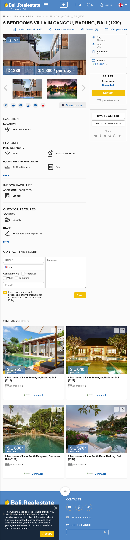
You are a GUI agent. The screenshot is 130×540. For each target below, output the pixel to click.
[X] (105, 136)
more (6, 175)
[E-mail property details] (20, 105)
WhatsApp (30, 273)
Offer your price (118, 29)
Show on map (74, 105)
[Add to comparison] (53, 330)
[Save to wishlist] (59, 330)
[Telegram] (119, 136)
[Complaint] (43, 105)
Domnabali (108, 85)
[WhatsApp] (114, 136)
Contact (108, 92)
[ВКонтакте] (95, 136)
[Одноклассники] (100, 136)
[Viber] (110, 136)
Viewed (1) (92, 29)
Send (80, 295)
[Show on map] (5, 105)
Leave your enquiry (80, 517)
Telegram (24, 278)
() (79, 4)
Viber (10, 278)
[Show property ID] (35, 105)
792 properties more (108, 100)
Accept (47, 533)
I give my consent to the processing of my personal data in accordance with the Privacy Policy (25, 296)
